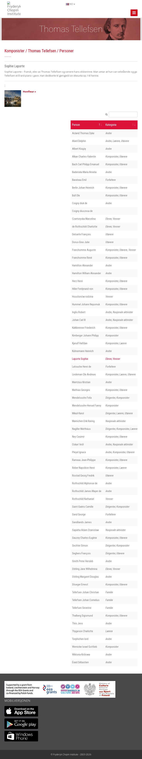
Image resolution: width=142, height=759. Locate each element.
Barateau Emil (79, 179)
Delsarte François (81, 234)
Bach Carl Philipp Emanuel (85, 164)
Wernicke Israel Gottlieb (84, 646)
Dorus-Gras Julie (80, 242)
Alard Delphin (79, 140)
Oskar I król (78, 444)
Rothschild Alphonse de (84, 483)
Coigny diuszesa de (82, 211)
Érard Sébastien (80, 662)
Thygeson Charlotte (82, 631)
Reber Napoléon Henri (83, 467)
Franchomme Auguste (84, 249)
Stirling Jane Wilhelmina (84, 568)
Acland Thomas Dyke (83, 133)
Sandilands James (82, 522)
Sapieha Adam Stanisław (85, 530)
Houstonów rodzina (82, 296)
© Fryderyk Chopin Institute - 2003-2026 (71, 754)
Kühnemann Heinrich (83, 351)
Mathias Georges (81, 389)
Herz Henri (77, 281)
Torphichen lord (80, 638)
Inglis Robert (78, 312)
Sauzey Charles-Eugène (84, 537)
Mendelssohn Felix (82, 397)
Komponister (14, 51)
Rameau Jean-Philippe (84, 460)
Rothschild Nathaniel (83, 498)
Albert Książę (79, 148)
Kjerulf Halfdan (79, 343)
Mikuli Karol (78, 413)
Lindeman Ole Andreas (84, 374)
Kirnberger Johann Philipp (85, 335)
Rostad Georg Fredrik (83, 475)
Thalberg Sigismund (82, 615)
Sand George (79, 514)
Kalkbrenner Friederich (83, 327)
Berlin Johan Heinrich (83, 187)
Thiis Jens (77, 623)
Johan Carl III (79, 319)
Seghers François (81, 553)
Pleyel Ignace (79, 452)
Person (76, 125)
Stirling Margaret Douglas (85, 576)
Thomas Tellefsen (42, 51)
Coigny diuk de (79, 203)
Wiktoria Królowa (81, 654)
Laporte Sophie (80, 358)
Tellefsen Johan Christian (85, 592)
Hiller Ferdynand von (82, 288)
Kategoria (111, 125)
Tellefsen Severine (81, 607)
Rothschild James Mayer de (86, 491)
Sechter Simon (80, 545)
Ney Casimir (78, 436)
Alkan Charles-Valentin (84, 156)
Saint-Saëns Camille (82, 506)
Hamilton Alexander (82, 265)
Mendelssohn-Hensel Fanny (86, 405)
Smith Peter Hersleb (82, 561)
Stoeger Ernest (80, 584)
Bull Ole (76, 195)
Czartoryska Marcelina (84, 218)
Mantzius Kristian (81, 382)
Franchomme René (82, 257)
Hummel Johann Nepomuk (86, 304)
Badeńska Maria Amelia (84, 172)
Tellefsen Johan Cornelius (85, 600)
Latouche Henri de (81, 366)
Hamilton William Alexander (86, 273)
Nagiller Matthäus (81, 428)
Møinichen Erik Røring (83, 421)
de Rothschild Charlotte (84, 226)
